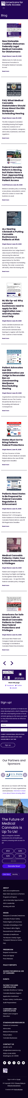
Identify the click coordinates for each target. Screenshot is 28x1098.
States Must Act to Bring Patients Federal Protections (13, 442)
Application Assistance (11, 996)
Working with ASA (9, 906)
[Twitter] (4, 1063)
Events (6, 979)
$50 (8, 851)
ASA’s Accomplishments (11, 891)
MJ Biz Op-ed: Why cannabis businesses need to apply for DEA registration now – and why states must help (13, 308)
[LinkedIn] (23, 1063)
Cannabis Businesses (10, 1038)
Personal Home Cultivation (12, 931)
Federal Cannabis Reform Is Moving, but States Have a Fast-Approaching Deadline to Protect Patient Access (12, 174)
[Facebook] (9, 1063)
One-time (6, 874)
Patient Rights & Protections (12, 922)
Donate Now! (14, 866)
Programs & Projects (10, 897)
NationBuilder (18, 1089)
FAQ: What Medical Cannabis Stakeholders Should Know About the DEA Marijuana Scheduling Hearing (13, 107)
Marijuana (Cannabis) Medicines (14, 916)
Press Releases (8, 959)
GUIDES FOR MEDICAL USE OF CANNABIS (13, 972)
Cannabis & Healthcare (11, 934)
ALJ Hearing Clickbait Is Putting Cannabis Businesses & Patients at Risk (12, 234)
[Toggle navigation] (3, 8)
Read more (5, 71)
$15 (20, 856)
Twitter (19, 685)
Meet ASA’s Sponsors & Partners (14, 894)
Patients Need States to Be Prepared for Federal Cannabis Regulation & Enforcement (13, 499)
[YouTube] (18, 1063)
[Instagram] (14, 1063)
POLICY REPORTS (10, 965)
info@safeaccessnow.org (11, 1050)
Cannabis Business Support (12, 993)
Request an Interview (10, 952)
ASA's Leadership (9, 903)
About (6, 888)
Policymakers (7, 1035)
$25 (8, 856)
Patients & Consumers (10, 1025)
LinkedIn (14, 688)
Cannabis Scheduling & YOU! (12, 925)
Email (18, 1079)
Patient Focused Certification (10, 986)
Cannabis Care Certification (10, 1010)
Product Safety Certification (12, 999)
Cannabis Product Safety (11, 919)
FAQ (4, 943)
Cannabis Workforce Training (13, 990)
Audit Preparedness (9, 1003)
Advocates (7, 1029)
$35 (20, 851)
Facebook (10, 685)
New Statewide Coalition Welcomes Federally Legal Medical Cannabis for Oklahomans (13, 46)
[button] (3, 775)
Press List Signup (8, 956)
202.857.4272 (7, 1047)
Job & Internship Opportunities (13, 900)
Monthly (15, 874)
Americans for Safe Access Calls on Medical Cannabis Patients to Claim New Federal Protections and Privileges (12, 622)
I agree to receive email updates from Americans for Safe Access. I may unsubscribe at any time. (12, 737)
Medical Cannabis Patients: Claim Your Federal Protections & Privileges (13, 559)
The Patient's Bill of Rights (11, 928)
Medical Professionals (10, 1032)
